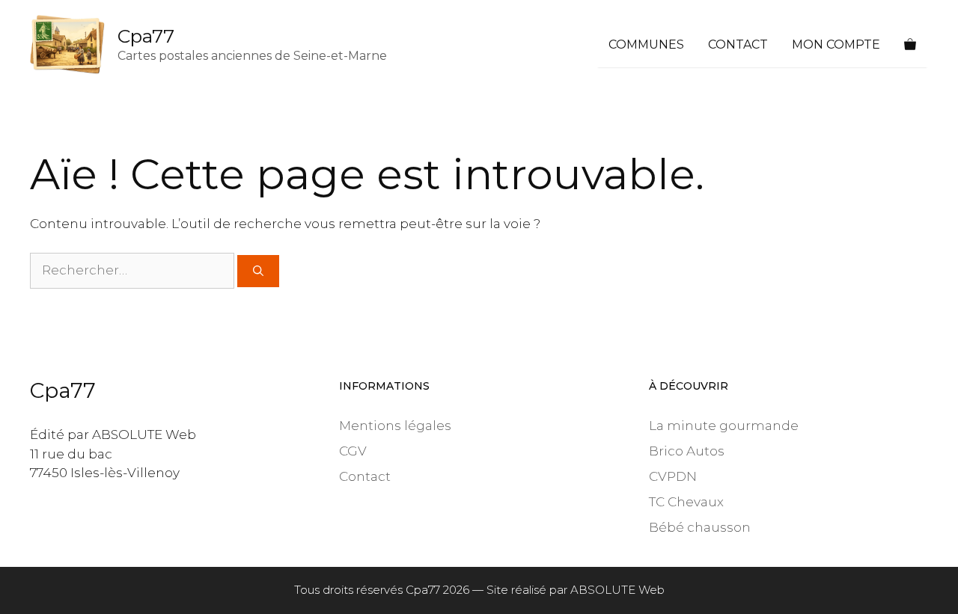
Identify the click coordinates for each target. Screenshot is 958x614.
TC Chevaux (686, 501)
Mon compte (836, 44)
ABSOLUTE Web (617, 590)
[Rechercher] (258, 271)
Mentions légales (395, 425)
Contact (738, 44)
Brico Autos (686, 450)
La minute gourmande (724, 425)
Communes (646, 44)
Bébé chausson (700, 527)
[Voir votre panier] (910, 44)
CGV (353, 450)
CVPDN (673, 476)
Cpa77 (146, 36)
